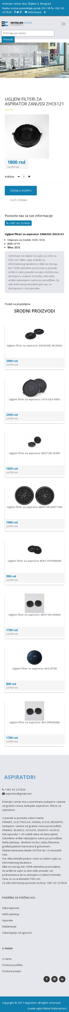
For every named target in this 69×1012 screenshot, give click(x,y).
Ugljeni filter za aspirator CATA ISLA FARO (34, 399)
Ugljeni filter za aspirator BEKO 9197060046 (34, 560)
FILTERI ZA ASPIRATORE (50, 63)
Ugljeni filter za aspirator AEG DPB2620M (34, 722)
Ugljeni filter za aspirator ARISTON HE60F (34, 453)
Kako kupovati (10, 908)
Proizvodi (26, 63)
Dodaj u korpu (20, 190)
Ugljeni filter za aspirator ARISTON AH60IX (34, 614)
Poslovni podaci (11, 971)
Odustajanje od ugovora (17, 932)
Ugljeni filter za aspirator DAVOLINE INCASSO (34, 345)
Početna (12, 63)
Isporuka (7, 920)
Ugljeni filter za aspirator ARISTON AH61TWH (34, 507)
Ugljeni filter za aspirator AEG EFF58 (34, 668)
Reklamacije (9, 926)
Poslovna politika (12, 965)
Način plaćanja (10, 914)
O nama (7, 958)
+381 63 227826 (19, 223)
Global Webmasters (55, 1008)
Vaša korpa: (36, 12)
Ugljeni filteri (25, 66)
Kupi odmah (18, 200)
